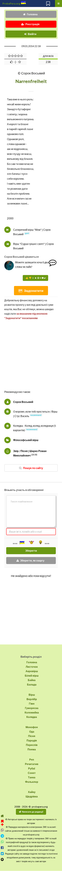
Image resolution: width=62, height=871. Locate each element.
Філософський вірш (25, 439)
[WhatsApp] (2, 842)
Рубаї (31, 768)
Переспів (32, 744)
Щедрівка (32, 796)
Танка (31, 777)
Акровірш (32, 671)
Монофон (32, 727)
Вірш (32, 694)
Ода (31, 731)
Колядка (31, 716)
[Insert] (22, 542)
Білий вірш (31, 675)
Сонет (32, 772)
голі (21, 134)
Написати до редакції (32, 811)
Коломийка (32, 712)
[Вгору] (2, 859)
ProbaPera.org (11, 3)
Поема (32, 749)
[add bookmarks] (2, 822)
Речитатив (31, 763)
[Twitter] (2, 854)
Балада (31, 684)
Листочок (32, 666)
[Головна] (2, 816)
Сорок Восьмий (23, 401)
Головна (32, 14)
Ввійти (32, 33)
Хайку (31, 791)
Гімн (31, 703)
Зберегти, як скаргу (32, 560)
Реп (31, 759)
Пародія (32, 740)
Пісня (31, 735)
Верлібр (32, 699)
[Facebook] (2, 848)
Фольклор (31, 781)
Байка (31, 680)
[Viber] (2, 830)
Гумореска (31, 707)
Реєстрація (32, 24)
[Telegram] (2, 836)
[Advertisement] (31, 358)
